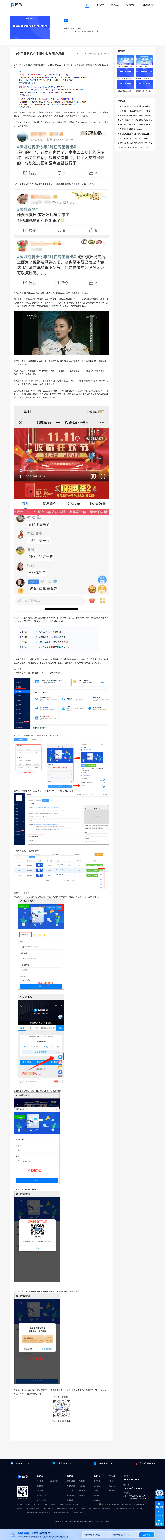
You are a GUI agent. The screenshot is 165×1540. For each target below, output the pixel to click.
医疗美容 (70, 1490)
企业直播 (40, 1481)
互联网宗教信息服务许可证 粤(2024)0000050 (38, 1513)
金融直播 (82, 1490)
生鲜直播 (40, 1486)
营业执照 (19, 1509)
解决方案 (115, 5)
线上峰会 (70, 1500)
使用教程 (97, 1486)
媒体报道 (112, 1490)
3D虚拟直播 (54, 1481)
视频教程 (97, 1490)
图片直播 (82, 1495)
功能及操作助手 (148, 5)
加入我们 (112, 1486)
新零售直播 (71, 1481)
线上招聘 (82, 1481)
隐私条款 (19, 1504)
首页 (87, 5)
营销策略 (130, 5)
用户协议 (28, 1504)
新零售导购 (71, 1486)
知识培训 (40, 1490)
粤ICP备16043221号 (142, 1504)
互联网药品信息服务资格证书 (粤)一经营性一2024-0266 (69, 1513)
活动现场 (82, 1486)
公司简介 (112, 1481)
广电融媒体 (71, 1495)
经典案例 (100, 5)
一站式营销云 (41, 1495)
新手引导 (97, 1481)
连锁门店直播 (41, 1500)
